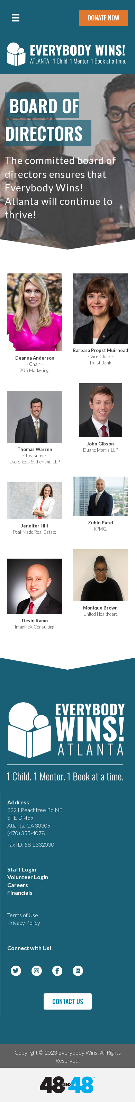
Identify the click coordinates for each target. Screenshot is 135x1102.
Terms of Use (22, 915)
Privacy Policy (23, 922)
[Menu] (15, 17)
